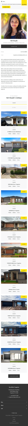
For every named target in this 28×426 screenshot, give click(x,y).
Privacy (14, 417)
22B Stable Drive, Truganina (14, 184)
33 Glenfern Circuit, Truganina (14, 236)
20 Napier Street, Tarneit (14, 289)
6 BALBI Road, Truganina (14, 210)
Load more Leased (14, 376)
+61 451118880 (23, 51)
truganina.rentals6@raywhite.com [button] (20, 55)
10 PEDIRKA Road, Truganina (14, 368)
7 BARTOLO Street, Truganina (14, 315)
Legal (14, 419)
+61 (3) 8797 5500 (14, 395)
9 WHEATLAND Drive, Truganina (14, 263)
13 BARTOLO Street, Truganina (14, 342)
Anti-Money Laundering (14, 423)
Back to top (14, 412)
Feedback (14, 421)
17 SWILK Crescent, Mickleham (14, 131)
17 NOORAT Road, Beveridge (14, 158)
